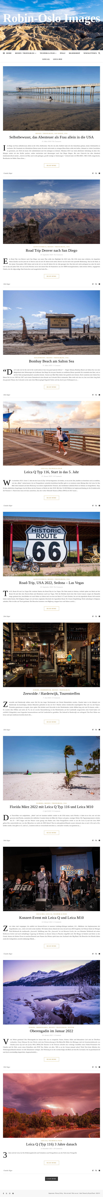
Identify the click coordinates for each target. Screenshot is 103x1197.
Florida (39, 803)
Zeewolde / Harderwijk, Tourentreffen (51, 694)
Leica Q (45, 59)
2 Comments (56, 698)
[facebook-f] (3, 1193)
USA (65, 133)
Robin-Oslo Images (51, 18)
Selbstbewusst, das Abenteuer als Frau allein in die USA (51, 137)
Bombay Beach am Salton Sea (51, 361)
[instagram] (10, 1193)
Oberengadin (42, 1027)
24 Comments (58, 1148)
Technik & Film (47, 53)
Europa (36, 690)
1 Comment (56, 365)
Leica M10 (57, 59)
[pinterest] (13, 1193)
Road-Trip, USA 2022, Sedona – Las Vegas (51, 583)
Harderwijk (46, 690)
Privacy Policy (59, 1193)
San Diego (59, 133)
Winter (71, 1027)
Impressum (51, 1193)
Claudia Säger (8, 173)
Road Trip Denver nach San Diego (51, 250)
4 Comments (56, 811)
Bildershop (74, 53)
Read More (51, 165)
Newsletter (89, 53)
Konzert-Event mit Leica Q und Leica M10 (51, 918)
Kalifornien (39, 357)
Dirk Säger (7, 284)
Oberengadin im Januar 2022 (51, 1031)
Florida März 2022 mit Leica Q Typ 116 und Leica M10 (51, 807)
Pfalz (62, 53)
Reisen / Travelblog (25, 53)
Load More (51, 1179)
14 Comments (57, 476)
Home (9, 53)
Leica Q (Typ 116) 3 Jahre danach (51, 1144)
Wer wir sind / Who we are (71, 1193)
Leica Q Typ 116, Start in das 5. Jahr (51, 472)
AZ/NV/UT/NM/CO (39, 247)
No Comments (56, 141)
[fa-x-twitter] (6, 1193)
